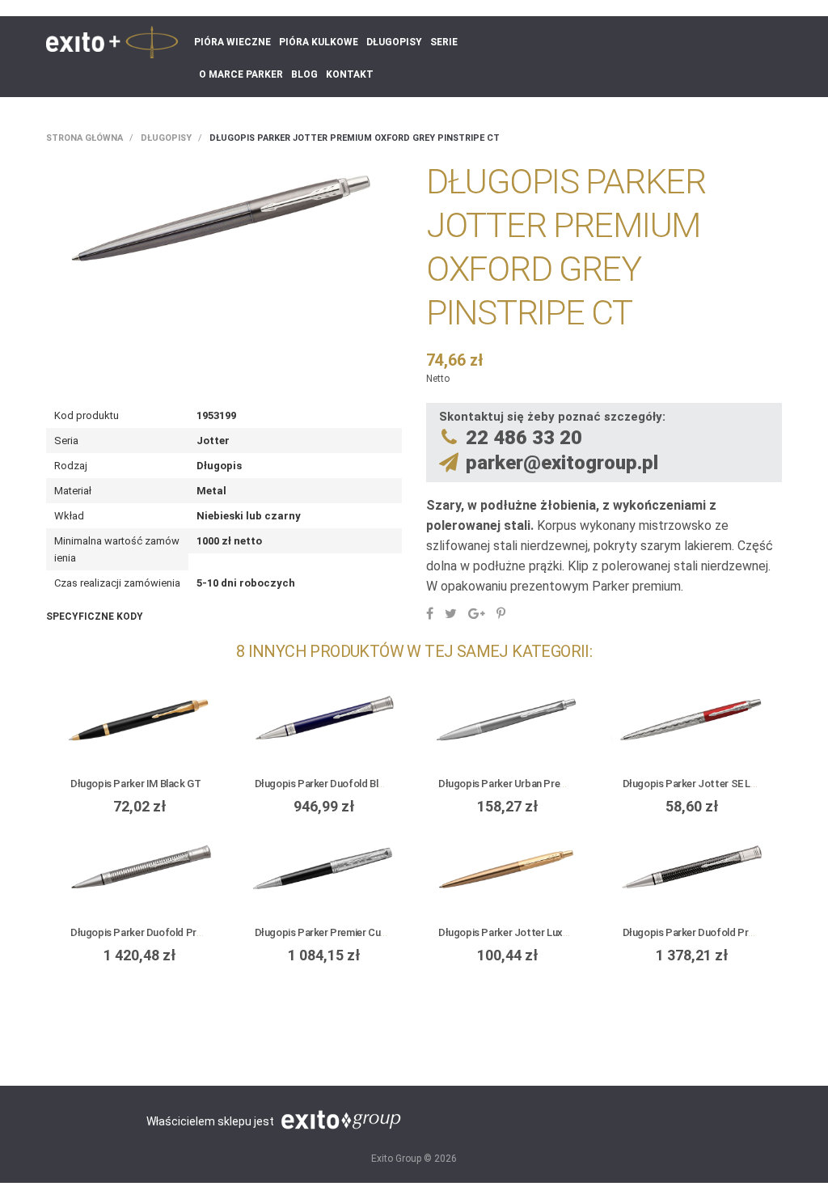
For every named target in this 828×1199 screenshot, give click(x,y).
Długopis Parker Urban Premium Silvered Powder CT (557, 783)
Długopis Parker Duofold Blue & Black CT (348, 783)
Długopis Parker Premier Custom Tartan (346, 932)
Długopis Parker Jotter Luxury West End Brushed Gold (561, 932)
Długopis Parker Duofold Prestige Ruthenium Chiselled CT (202, 932)
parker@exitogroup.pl (562, 462)
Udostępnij (429, 613)
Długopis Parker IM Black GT (135, 783)
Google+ (476, 613)
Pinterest (500, 613)
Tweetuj (451, 613)
